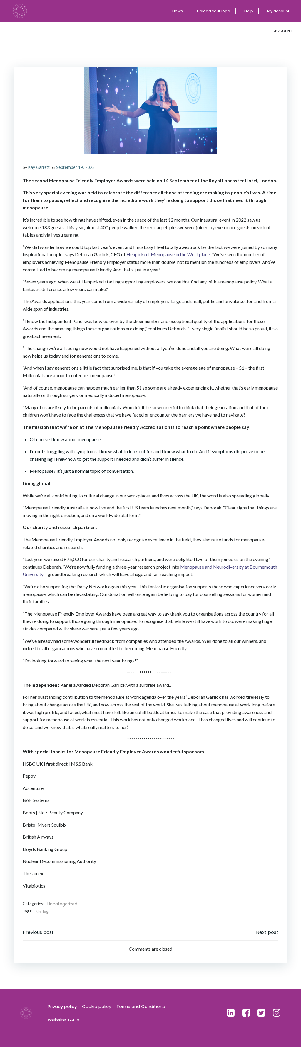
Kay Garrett (39, 167)
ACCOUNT (283, 30)
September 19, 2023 (75, 167)
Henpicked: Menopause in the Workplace (168, 254)
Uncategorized (62, 904)
